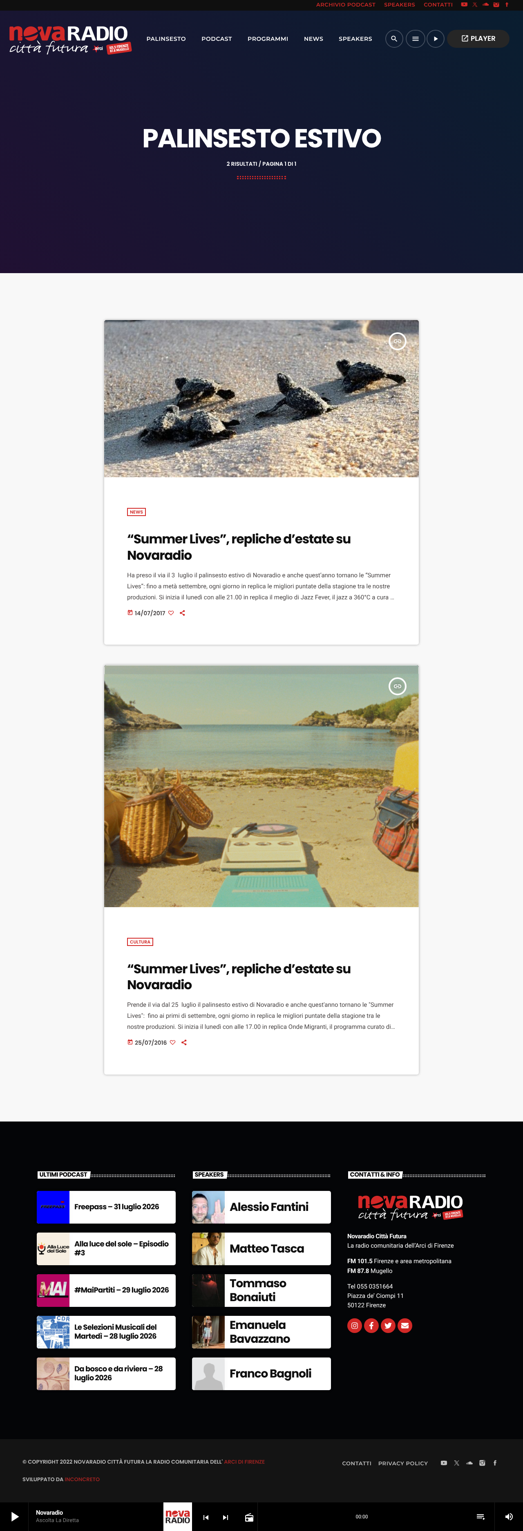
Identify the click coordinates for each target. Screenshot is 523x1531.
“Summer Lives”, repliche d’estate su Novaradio (239, 547)
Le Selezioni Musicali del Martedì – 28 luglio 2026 (115, 1332)
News (136, 512)
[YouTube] (464, 5)
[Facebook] (507, 5)
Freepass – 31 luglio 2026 (116, 1207)
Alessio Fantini (269, 1207)
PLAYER (478, 38)
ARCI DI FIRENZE (244, 1462)
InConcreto (82, 1479)
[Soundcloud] (486, 5)
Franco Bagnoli (270, 1374)
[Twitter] (388, 1325)
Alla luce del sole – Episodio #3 (121, 1248)
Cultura (140, 942)
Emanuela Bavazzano (260, 1332)
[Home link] (52, 39)
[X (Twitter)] (475, 5)
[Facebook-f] (371, 1325)
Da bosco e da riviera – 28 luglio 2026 (118, 1373)
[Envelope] (405, 1325)
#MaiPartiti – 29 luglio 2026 (121, 1290)
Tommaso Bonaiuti (258, 1290)
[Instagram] (496, 5)
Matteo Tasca (267, 1249)
